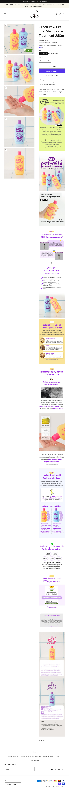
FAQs (57, 756)
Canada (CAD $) (11, 784)
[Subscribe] (32, 769)
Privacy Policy (36, 756)
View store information (47, 84)
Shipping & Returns (49, 756)
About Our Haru (13, 756)
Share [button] (42, 740)
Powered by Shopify (60, 786)
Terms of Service (25, 756)
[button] (5, 14)
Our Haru (53, 786)
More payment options (52, 75)
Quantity (41, 57)
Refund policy (34, 760)
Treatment (54, 53)
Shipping (41, 42)
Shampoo (43, 53)
